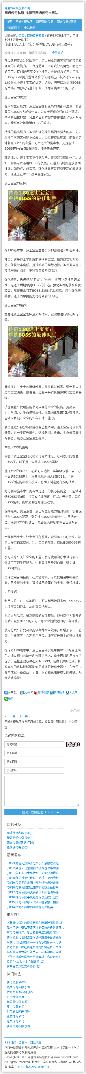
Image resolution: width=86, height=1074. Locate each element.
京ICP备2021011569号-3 (33, 1066)
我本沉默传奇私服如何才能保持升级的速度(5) (36, 927)
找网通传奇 (13, 27)
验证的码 (12, 770)
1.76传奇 (15, 997)
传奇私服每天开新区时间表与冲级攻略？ (37, 892)
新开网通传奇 (44, 21)
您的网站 (12, 761)
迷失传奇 (15, 1021)
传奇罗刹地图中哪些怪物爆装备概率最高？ (38, 882)
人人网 (73, 692)
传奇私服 (16, 982)
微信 (10, 698)
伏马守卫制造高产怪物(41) (23, 966)
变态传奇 (15, 1016)
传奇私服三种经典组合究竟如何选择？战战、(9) (37, 947)
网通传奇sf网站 (67, 21)
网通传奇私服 (24, 21)
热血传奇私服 (18, 987)
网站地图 (35, 1042)
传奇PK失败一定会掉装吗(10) (25, 961)
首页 (9, 21)
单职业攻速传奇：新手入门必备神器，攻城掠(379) (39, 952)
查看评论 (58, 52)
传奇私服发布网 (20, 992)
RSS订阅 (10, 1042)
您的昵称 (12, 744)
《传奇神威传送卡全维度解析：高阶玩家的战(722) (39, 956)
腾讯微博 (59, 692)
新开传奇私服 (18, 1026)
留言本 (23, 1042)
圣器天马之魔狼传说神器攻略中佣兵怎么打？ (40, 868)
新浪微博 (43, 692)
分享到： (13, 692)
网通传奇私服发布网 (17, 8)
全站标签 (30, 27)
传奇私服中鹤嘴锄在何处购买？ (31, 907)
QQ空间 (28, 692)
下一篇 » (24, 716)
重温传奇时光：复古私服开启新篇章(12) (32, 932)
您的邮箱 (12, 753)
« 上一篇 (9, 716)
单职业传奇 (17, 1001)
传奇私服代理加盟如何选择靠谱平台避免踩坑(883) (39, 937)
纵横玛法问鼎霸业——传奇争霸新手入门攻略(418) (39, 942)
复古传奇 (15, 1006)
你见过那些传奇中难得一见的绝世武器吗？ (38, 877)
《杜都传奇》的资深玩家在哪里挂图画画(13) (35, 922)
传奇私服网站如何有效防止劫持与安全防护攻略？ (43, 887)
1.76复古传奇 (18, 1011)
